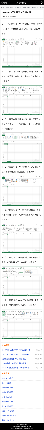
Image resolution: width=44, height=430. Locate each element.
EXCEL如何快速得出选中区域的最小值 (15, 368)
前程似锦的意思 (7, 392)
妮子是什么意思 (7, 387)
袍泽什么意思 (6, 383)
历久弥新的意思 (7, 406)
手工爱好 (26, 7)
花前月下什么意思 (8, 411)
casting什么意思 (7, 378)
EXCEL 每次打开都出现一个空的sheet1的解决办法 (19, 354)
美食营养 (9, 7)
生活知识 (35, 7)
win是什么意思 (7, 397)
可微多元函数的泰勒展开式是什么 (14, 359)
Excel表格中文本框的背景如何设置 (14, 363)
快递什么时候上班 (8, 420)
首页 (2, 7)
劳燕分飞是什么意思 (9, 415)
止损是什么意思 (7, 401)
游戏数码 (18, 7)
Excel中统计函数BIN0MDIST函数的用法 (16, 350)
